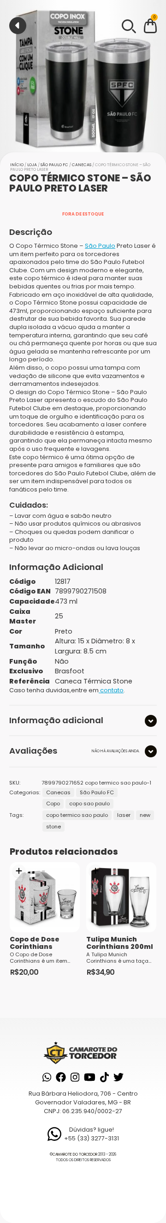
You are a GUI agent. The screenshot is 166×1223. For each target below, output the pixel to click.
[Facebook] (61, 1077)
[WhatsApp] (46, 1077)
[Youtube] (89, 1077)
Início (17, 165)
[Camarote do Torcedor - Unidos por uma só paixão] (82, 1052)
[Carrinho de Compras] (150, 27)
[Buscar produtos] (128, 25)
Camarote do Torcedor (75, 1154)
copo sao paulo (89, 803)
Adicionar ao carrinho (19, 871)
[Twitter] (118, 1077)
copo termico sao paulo (77, 815)
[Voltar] (17, 25)
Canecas (81, 165)
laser (123, 815)
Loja (32, 165)
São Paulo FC (54, 165)
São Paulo (100, 246)
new (145, 815)
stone (53, 826)
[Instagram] (75, 1077)
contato (111, 690)
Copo (53, 803)
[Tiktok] (104, 1077)
